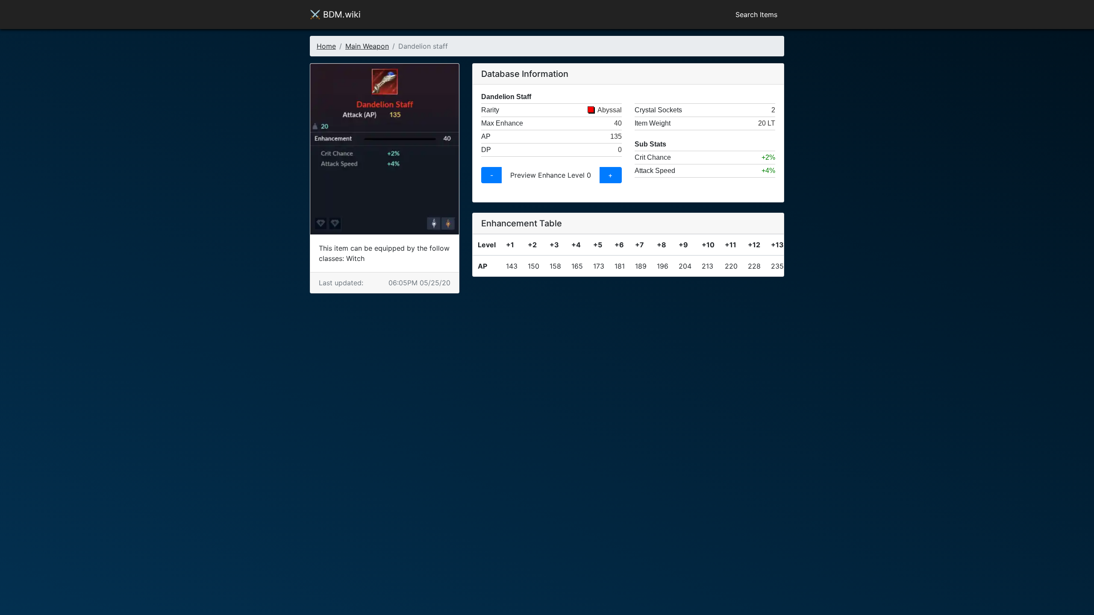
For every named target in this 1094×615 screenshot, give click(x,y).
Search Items (756, 14)
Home (326, 46)
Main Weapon (367, 46)
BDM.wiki (335, 14)
